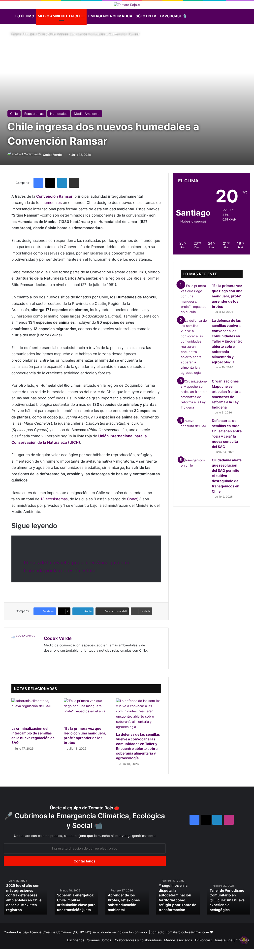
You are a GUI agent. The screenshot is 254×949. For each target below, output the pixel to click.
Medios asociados (178, 940)
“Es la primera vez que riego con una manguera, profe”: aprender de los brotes (227, 296)
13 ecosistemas (54, 499)
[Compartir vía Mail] (74, 183)
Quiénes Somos (99, 940)
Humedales (58, 114)
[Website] (47, 659)
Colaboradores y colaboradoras (138, 940)
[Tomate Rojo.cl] (127, 4)
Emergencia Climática (110, 16)
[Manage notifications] (244, 940)
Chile (41, 34)
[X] (50, 183)
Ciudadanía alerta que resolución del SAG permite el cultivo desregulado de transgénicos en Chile (227, 475)
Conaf (132, 499)
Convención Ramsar (54, 196)
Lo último (24, 16)
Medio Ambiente (86, 114)
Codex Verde (52, 155)
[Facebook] (38, 183)
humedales (52, 202)
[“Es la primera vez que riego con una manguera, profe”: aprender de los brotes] (86, 711)
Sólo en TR (146, 16)
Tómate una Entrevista (231, 940)
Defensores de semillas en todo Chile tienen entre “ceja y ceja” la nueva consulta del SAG (228, 900)
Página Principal (22, 34)
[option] (25, 895)
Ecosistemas (34, 114)
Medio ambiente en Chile (61, 16)
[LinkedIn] (62, 183)
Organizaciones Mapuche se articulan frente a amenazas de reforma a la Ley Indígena (177, 900)
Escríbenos (75, 940)
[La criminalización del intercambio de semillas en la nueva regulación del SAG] (33, 711)
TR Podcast (203, 940)
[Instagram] (71, 659)
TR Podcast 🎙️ (173, 16)
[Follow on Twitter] (64, 155)
